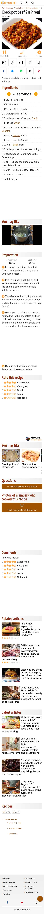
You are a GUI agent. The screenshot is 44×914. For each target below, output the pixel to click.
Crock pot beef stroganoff (10, 465)
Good (19, 390)
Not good (21, 397)
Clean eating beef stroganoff (30, 465)
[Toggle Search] (33, 3)
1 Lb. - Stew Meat (13, 99)
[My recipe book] (21, 3)
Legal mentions (31, 892)
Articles (6, 894)
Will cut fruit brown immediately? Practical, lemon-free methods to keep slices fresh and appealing (22, 724)
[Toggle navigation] (40, 2)
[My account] (26, 3)
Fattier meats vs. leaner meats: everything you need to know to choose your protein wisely (20, 652)
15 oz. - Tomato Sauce (16, 140)
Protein (12, 828)
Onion (17, 123)
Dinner (18, 823)
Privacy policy (31, 882)
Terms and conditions (29, 887)
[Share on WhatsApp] (21, 71)
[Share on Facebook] (3, 71)
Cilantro (6, 131)
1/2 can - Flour (11, 104)
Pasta (7, 812)
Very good (22, 386)
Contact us (29, 878)
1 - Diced (12, 123)
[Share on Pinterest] (38, 71)
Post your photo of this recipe (22, 510)
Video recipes (9, 882)
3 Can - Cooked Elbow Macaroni (21, 170)
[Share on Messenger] (12, 71)
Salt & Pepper (11, 179)
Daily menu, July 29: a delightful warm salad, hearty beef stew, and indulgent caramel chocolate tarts (22, 694)
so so (19, 394)
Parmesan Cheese (13, 174)
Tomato (16, 135)
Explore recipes (10, 819)
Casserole (13, 834)
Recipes (6, 878)
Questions (7, 890)
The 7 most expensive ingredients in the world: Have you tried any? (30, 629)
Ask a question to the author (23, 486)
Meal (11, 823)
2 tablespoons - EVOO (15, 113)
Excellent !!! (22, 382)
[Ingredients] (4, 457)
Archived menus (10, 886)
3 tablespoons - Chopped (21, 118)
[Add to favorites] (38, 62)
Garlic (35, 118)
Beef (15, 144)
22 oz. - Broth (14, 144)
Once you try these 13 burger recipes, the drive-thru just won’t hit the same (31, 674)
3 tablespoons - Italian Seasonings (22, 149)
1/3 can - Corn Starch (15, 109)
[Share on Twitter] (30, 71)
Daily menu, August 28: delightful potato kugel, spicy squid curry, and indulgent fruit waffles (21, 788)
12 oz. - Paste (15, 135)
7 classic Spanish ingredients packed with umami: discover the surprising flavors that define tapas (22, 767)
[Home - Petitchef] (3, 8)
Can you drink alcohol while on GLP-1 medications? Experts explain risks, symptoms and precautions (20, 745)
